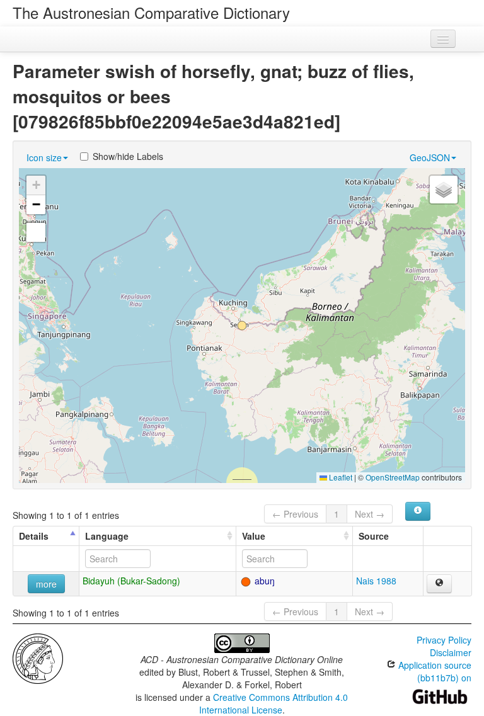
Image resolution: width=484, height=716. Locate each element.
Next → (369, 514)
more (46, 583)
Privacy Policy (444, 640)
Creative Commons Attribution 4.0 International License (274, 703)
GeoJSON (430, 157)
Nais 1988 (376, 580)
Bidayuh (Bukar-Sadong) (131, 580)
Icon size (44, 157)
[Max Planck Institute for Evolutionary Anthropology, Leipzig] (38, 657)
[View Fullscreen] (35, 232)
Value (253, 536)
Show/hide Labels (128, 156)
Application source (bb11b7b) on (433, 671)
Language (107, 536)
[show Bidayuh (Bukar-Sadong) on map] (439, 583)
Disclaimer (450, 652)
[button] (242, 325)
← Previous (295, 514)
